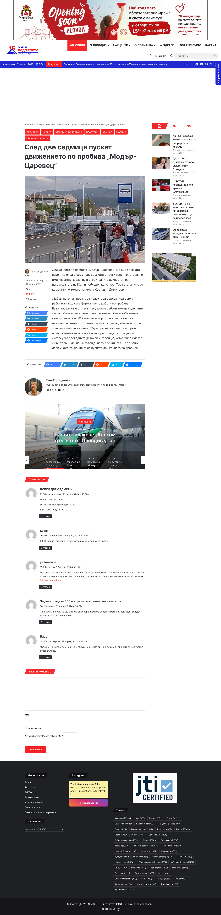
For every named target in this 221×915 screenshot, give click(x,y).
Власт (121, 829)
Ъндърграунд (169, 884)
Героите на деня (142, 829)
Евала (121, 835)
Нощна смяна (124, 862)
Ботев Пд (173, 818)
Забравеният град (126, 840)
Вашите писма (145, 824)
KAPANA (210, 45)
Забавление (158, 835)
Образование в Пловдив (153, 862)
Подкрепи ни (32, 807)
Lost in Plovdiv (189, 45)
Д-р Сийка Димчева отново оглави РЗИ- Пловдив (183, 164)
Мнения (107, 132)
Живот (137, 835)
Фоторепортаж (146, 884)
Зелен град (169, 840)
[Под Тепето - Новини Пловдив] (22, 50)
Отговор (45, 516)
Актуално (42, 124)
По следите (122, 873)
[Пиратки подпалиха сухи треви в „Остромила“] (161, 185)
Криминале (169, 851)
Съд (146, 878)
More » (122, 384)
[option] (85, 436)
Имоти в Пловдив (126, 851)
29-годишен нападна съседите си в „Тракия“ (184, 233)
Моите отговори (162, 856)
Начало (31, 124)
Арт (140, 818)
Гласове (164, 829)
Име (27, 714)
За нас (28, 782)
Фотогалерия (123, 884)
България (123, 824)
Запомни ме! (34, 728)
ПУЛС (121, 867)
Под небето (159, 867)
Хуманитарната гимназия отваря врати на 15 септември (95, 64)
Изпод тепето (172, 846)
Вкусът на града (170, 824)
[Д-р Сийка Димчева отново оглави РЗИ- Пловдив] (161, 163)
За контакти (32, 797)
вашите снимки (124, 889)
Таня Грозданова (39, 271)
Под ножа (180, 867)
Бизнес (155, 818)
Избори (121, 846)
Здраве (168, 45)
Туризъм (181, 878)
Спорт (163, 873)
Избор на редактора (69, 132)
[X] (55, 390)
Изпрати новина (34, 802)
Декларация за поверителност (43, 812)
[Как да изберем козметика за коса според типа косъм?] (161, 140)
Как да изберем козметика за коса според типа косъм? (84, 437)
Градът (47, 132)
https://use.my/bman (51, 580)
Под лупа (138, 867)
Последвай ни (89, 802)
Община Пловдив (37, 138)
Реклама (30, 787)
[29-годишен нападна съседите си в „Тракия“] (161, 234)
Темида (163, 878)
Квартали (92, 132)
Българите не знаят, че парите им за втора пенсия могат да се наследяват (183, 211)
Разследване (144, 873)
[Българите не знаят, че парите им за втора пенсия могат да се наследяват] (161, 208)
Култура (122, 856)
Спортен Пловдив (126, 878)
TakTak (28, 792)
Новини (79, 45)
